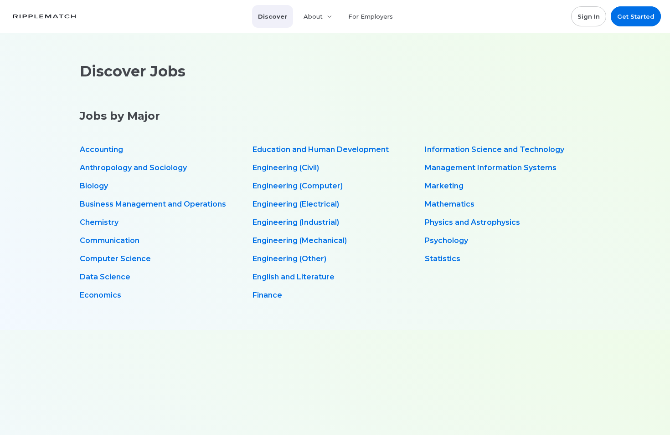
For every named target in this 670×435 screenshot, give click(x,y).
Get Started (636, 16)
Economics (100, 295)
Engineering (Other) (289, 258)
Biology (94, 186)
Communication (109, 240)
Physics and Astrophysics (472, 222)
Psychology (446, 240)
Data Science (105, 277)
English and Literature (294, 277)
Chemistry (99, 222)
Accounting (101, 149)
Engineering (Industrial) (296, 222)
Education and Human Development (321, 149)
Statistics (442, 258)
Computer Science (115, 258)
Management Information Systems (491, 167)
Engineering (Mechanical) (300, 240)
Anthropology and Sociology (133, 167)
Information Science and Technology (494, 149)
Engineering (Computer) (298, 186)
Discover (272, 16)
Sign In (588, 16)
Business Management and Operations (153, 204)
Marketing (444, 186)
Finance (267, 295)
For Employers (370, 16)
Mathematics (449, 204)
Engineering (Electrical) (296, 204)
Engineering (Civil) (286, 167)
